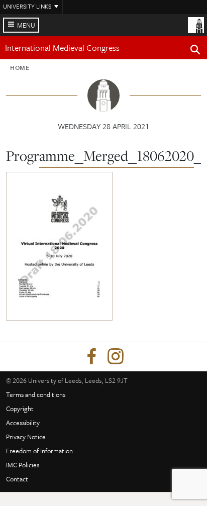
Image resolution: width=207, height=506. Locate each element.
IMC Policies (22, 465)
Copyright (20, 408)
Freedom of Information (39, 451)
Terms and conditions (35, 394)
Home (20, 67)
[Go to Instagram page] (116, 357)
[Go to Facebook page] (91, 357)
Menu (26, 25)
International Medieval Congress (62, 47)
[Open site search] (195, 51)
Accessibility (23, 423)
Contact (17, 479)
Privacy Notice (26, 437)
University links (27, 6)
